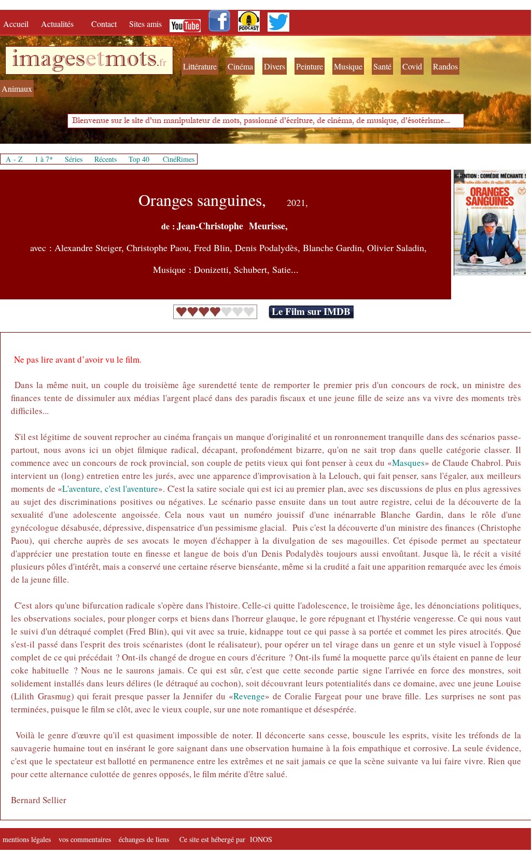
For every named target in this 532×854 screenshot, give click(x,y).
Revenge (249, 696)
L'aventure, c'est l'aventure (110, 488)
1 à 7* (44, 159)
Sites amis (145, 23)
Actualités (61, 23)
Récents (105, 159)
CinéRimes (178, 159)
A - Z (14, 159)
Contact (105, 23)
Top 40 (139, 159)
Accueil (18, 23)
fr (162, 62)
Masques (408, 463)
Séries (73, 159)
